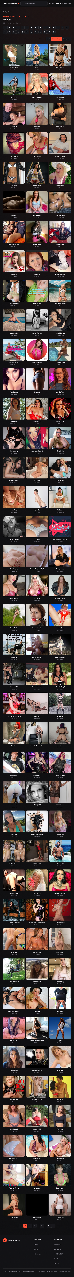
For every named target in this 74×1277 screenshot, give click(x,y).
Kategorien (66, 3)
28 (48, 1226)
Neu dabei (66, 39)
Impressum (57, 1244)
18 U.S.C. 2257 (58, 1254)
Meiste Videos (56, 39)
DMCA (56, 1259)
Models (58, 3)
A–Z (48, 39)
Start (4, 12)
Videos (51, 3)
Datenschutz (58, 1249)
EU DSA (56, 1264)
